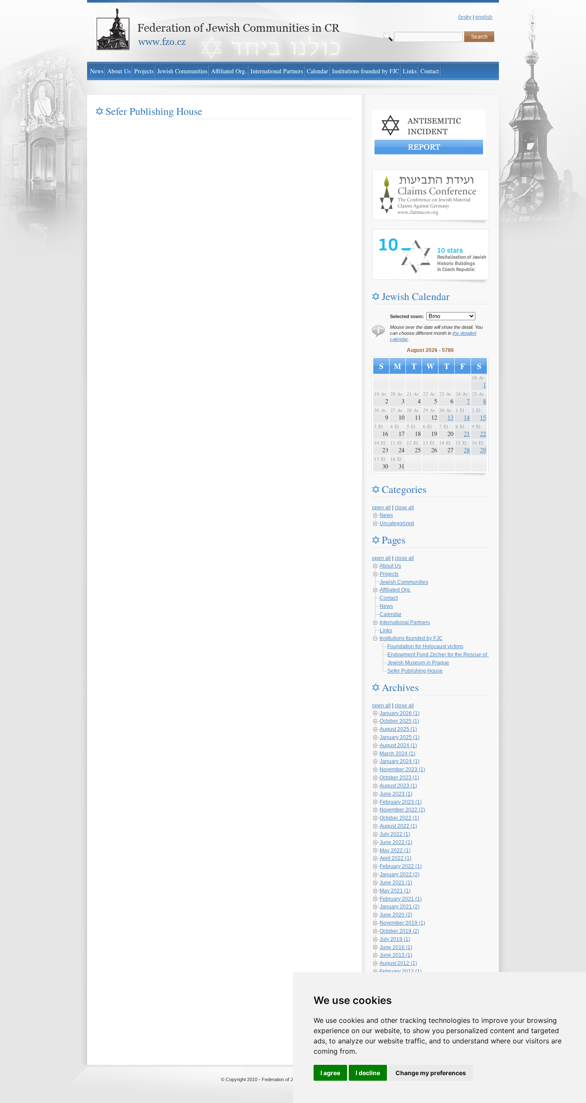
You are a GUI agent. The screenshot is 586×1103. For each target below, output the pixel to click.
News (386, 515)
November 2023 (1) (402, 769)
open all (381, 508)
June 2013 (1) (396, 955)
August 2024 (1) (398, 745)
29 (483, 450)
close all (404, 508)
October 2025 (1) (399, 721)
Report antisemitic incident (403, 114)
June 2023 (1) (396, 794)
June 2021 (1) (396, 883)
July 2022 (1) (395, 834)
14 (467, 417)
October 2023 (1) (399, 778)
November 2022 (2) (402, 810)
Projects (389, 574)
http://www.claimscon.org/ (401, 173)
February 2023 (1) (401, 802)
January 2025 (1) (400, 737)
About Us (390, 566)
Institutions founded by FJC (411, 638)
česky (464, 17)
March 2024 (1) (397, 754)
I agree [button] (330, 1072)
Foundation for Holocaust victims (425, 646)
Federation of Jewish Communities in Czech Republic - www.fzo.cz (164, 4)
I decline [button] (368, 1072)
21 (467, 434)
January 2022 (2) (400, 875)
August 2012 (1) (398, 963)
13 (450, 417)
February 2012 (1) (401, 971)
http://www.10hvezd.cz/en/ (402, 233)
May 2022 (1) (395, 851)
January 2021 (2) (400, 907)
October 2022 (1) (399, 818)
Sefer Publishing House (415, 671)
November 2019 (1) (402, 923)
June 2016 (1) (396, 947)
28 (467, 450)
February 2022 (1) (401, 866)
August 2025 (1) (398, 729)
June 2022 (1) (396, 842)
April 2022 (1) (395, 858)
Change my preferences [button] (431, 1072)
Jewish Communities (404, 582)
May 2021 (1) (395, 891)
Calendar (391, 614)
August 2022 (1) (398, 826)
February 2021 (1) (401, 899)
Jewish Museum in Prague (418, 663)
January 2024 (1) (400, 761)
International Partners (405, 622)
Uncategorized (397, 523)
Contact (389, 598)
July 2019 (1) (395, 939)
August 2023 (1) (398, 786)
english (483, 17)
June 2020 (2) (396, 915)
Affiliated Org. (395, 590)
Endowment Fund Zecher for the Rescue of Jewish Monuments (460, 655)
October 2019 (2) (399, 931)
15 (483, 417)
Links (386, 631)
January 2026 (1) (400, 713)
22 (483, 434)
